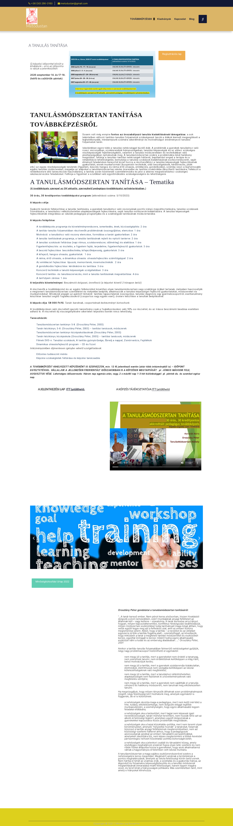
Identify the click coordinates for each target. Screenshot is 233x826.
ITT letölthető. (75, 389)
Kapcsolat (180, 18)
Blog (191, 18)
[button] (172, 55)
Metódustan (36, 26)
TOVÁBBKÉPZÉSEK (141, 18)
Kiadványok (164, 18)
